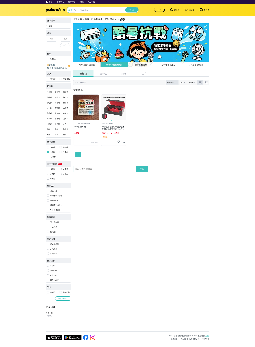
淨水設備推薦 (141, 64)
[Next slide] (124, 107)
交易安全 (205, 339)
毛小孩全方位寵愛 (87, 64)
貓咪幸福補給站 (168, 64)
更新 (207, 335)
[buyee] (58, 66)
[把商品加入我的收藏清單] (118, 141)
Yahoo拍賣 (55, 10)
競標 (123, 73)
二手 (144, 73)
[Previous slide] (103, 107)
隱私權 (183, 339)
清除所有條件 (63, 298)
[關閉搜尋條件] (74, 9)
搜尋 (142, 169)
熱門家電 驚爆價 (195, 64)
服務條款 (174, 339)
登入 (159, 9)
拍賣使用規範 (194, 339)
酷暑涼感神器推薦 (114, 64)
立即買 (103, 73)
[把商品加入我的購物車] (123, 141)
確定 (65, 45)
